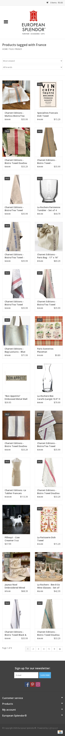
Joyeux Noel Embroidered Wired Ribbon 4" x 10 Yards (15, 586)
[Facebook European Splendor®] (27, 684)
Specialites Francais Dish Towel (47, 114)
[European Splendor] (38, 22)
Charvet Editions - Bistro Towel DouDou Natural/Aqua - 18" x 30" (48, 633)
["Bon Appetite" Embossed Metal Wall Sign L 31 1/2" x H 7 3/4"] (16, 378)
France (18, 49)
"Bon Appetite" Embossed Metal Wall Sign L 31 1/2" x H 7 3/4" (16, 397)
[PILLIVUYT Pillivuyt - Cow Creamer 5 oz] (16, 519)
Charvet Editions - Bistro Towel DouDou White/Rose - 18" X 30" (48, 492)
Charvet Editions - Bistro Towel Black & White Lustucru (15, 633)
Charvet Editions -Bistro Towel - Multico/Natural (46, 162)
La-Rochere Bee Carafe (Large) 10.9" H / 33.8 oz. (48, 397)
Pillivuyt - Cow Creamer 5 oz (12, 539)
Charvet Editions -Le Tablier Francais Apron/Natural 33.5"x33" (15, 492)
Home (5, 49)
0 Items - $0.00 (56, 2)
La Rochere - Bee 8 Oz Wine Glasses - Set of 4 (48, 586)
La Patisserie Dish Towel (46, 539)
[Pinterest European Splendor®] (32, 684)
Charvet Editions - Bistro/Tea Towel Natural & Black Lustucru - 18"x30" (14, 209)
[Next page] (60, 649)
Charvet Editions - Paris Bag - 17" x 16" (47, 256)
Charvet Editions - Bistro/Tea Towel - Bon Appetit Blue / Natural (14, 256)
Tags (11, 49)
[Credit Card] (60, 732)
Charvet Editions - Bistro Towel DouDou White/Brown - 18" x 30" (16, 445)
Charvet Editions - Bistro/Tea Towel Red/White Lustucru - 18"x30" (16, 303)
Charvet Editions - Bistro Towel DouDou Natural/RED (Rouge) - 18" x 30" (16, 162)
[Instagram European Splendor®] (38, 684)
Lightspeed (53, 728)
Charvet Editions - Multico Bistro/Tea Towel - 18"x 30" (14, 114)
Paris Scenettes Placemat (45, 350)
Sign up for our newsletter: (32, 668)
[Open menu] (6, 22)
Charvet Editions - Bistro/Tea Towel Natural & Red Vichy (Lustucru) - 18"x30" (47, 303)
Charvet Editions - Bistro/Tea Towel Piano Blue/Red (46, 445)
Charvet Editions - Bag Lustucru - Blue (15, 350)
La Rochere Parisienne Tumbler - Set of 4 (48, 209)
